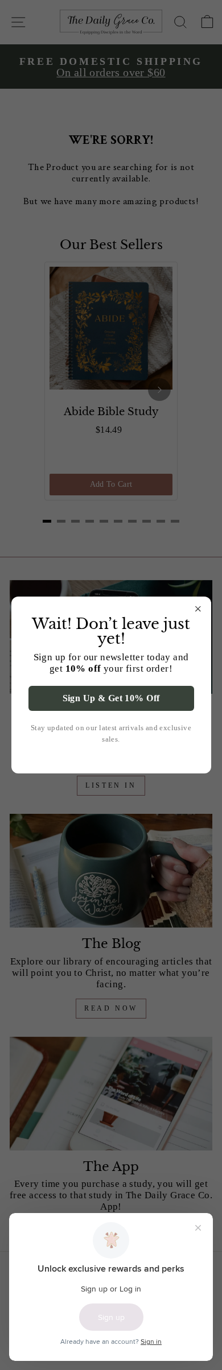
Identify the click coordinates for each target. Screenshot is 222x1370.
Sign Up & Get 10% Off (111, 698)
